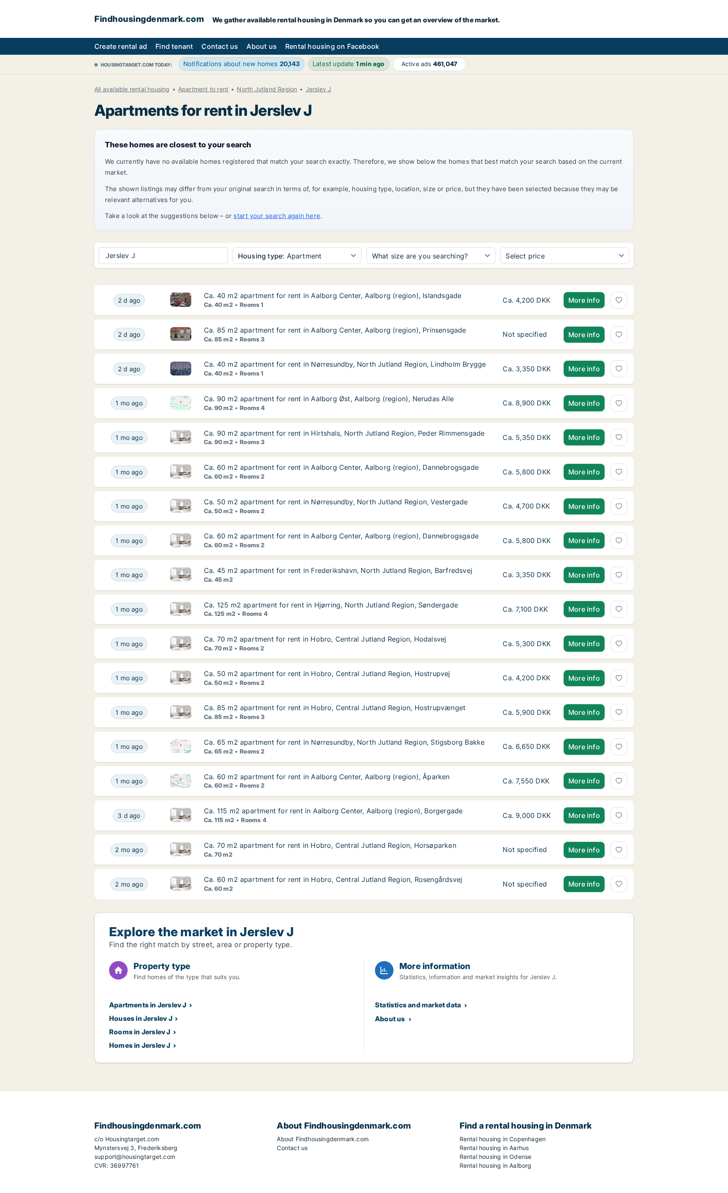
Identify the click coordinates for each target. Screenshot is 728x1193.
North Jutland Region (267, 89)
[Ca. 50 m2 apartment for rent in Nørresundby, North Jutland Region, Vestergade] (526, 506)
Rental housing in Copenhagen (503, 1138)
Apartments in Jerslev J (148, 1005)
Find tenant (174, 46)
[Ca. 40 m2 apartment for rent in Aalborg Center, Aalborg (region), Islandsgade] (526, 300)
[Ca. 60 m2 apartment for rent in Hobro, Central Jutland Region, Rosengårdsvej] (526, 884)
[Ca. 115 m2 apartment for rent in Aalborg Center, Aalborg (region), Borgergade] (526, 815)
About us (261, 46)
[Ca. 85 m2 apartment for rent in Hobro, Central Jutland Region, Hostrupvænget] (526, 712)
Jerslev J (319, 89)
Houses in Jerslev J (140, 1018)
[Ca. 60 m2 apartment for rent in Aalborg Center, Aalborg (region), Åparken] (526, 781)
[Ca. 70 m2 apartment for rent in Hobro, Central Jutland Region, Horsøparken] (526, 850)
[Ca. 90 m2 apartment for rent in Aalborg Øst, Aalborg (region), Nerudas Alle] (526, 403)
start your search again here (276, 216)
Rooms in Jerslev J (140, 1032)
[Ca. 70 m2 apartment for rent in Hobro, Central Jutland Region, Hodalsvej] (526, 643)
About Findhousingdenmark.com (323, 1138)
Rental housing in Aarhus (494, 1147)
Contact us (219, 46)
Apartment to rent (203, 89)
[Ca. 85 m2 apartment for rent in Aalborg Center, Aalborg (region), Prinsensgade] (526, 335)
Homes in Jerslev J (140, 1045)
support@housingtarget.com (134, 1156)
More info (584, 300)
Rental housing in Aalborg (496, 1165)
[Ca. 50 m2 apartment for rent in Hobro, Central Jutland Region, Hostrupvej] (526, 678)
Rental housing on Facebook (332, 46)
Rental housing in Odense (496, 1156)
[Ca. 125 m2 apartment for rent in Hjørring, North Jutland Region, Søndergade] (526, 609)
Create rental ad (120, 46)
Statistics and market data (418, 1005)
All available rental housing (132, 89)
